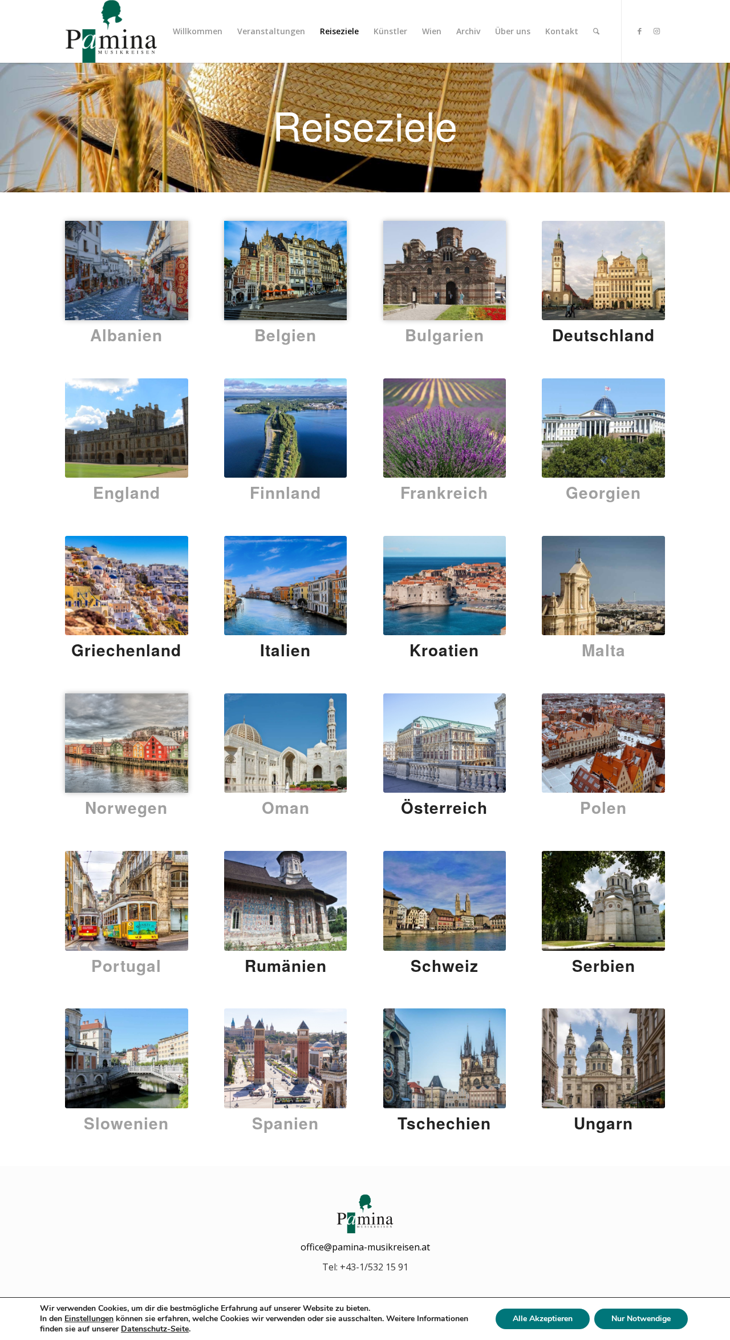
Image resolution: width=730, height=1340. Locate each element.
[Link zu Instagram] (656, 30)
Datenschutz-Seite (155, 1328)
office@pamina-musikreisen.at (365, 1247)
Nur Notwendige (641, 1318)
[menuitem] (197, 31)
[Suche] (596, 31)
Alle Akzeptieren (543, 1318)
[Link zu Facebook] (639, 30)
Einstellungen (88, 1319)
